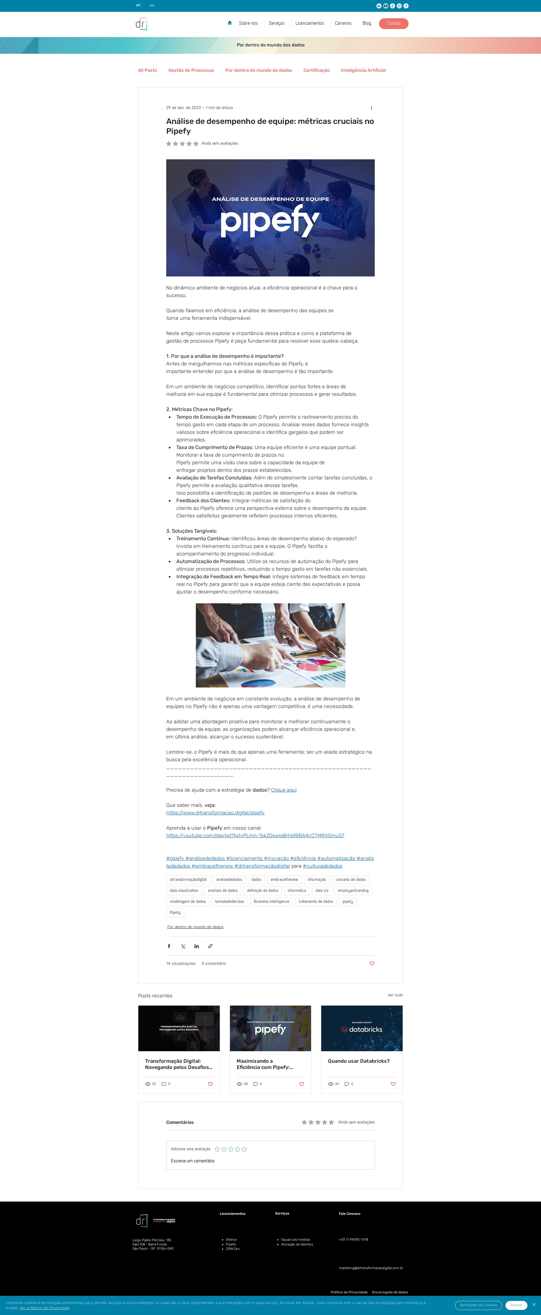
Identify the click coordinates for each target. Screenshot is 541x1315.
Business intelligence (271, 902)
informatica (297, 891)
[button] (311, 23)
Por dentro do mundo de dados (258, 70)
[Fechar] (534, 1305)
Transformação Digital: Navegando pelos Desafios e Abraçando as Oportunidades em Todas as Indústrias (178, 1064)
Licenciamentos (232, 1214)
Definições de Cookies (478, 1305)
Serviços (282, 1213)
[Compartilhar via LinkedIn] (196, 946)
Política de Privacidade (349, 1292)
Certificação (316, 70)
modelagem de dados (188, 902)
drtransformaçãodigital (188, 880)
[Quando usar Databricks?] (362, 1028)
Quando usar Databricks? (359, 1061)
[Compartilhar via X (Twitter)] (182, 946)
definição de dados (262, 891)
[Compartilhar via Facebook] (169, 946)
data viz (322, 891)
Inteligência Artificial (363, 70)
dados (256, 880)
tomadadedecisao (229, 902)
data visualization (184, 891)
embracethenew (284, 880)
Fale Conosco (349, 1214)
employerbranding (353, 891)
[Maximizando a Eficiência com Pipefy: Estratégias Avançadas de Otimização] (270, 1028)
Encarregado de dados (390, 1292)
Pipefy (175, 913)
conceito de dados (351, 880)
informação (317, 880)
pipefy (348, 902)
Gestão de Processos (191, 70)
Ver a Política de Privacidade (44, 1308)
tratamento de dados (316, 902)
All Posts (147, 70)
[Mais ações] (371, 107)
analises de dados (223, 891)
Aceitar (516, 1305)
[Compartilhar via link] (210, 946)
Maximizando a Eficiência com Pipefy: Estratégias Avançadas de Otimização (268, 1064)
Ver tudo (395, 995)
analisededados (229, 880)
